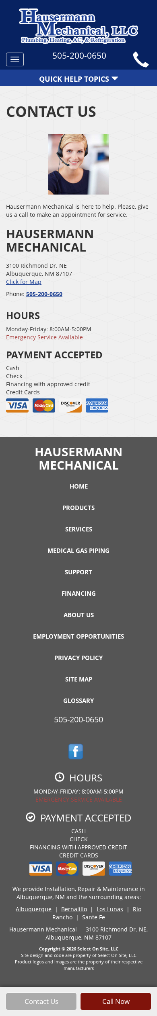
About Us (79, 615)
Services (78, 529)
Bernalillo (74, 909)
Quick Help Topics (75, 79)
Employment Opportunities (78, 636)
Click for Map (23, 282)
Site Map (78, 679)
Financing (79, 593)
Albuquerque (34, 909)
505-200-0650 (44, 294)
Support (78, 572)
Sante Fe (93, 917)
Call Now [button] (116, 1001)
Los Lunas (110, 909)
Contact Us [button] (41, 1001)
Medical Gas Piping (78, 550)
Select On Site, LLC (97, 949)
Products (78, 508)
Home (79, 486)
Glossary (78, 700)
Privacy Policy (78, 658)
